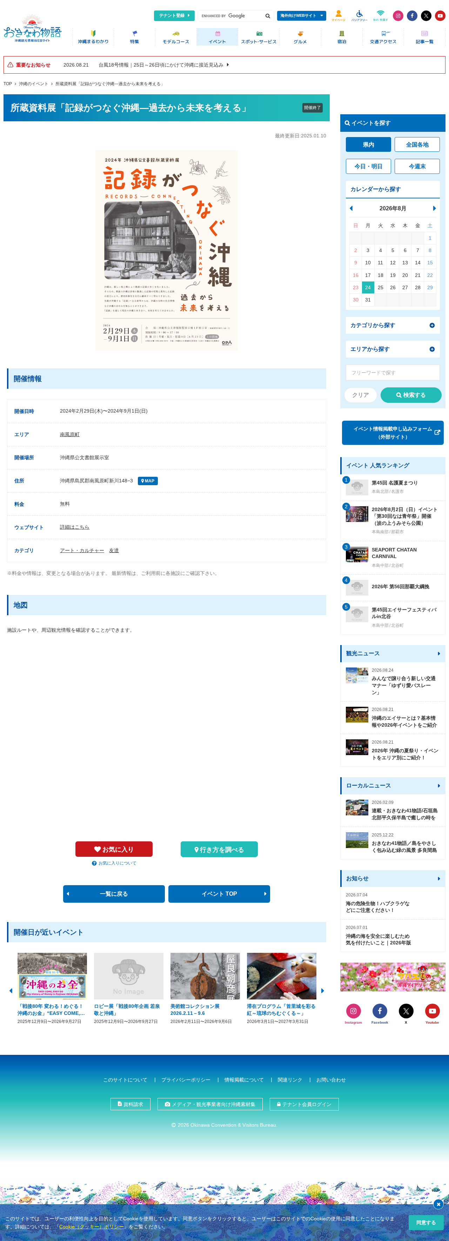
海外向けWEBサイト (298, 15)
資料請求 (133, 1104)
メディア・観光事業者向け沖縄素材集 (213, 1104)
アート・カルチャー (82, 550)
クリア (360, 395)
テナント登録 (172, 15)
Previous (10, 990)
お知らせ (357, 878)
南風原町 (70, 434)
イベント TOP (219, 894)
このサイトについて (125, 1080)
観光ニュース (363, 653)
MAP (149, 481)
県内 (368, 145)
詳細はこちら (74, 527)
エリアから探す (370, 349)
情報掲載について (244, 1080)
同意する (426, 1222)
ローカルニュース (368, 785)
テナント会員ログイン (306, 1104)
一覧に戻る (114, 894)
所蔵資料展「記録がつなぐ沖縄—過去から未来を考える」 (110, 83)
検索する (414, 395)
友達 (114, 550)
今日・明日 (369, 166)
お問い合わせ (331, 1080)
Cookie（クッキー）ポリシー (91, 1226)
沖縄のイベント (33, 83)
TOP (8, 83)
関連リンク (290, 1080)
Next (322, 990)
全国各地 (417, 145)
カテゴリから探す (372, 325)
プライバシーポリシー (185, 1080)
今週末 (417, 166)
